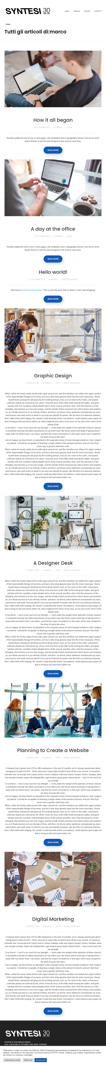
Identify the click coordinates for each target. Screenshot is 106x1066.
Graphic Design (53, 375)
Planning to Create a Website (53, 750)
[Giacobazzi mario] (29, 11)
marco (59, 127)
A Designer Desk (53, 563)
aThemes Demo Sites (32, 290)
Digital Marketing (53, 919)
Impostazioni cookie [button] (12, 1060)
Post (58, 383)
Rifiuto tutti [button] (28, 1060)
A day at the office (53, 228)
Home (8, 24)
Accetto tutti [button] (40, 1060)
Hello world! (53, 272)
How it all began (53, 120)
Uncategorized (69, 279)
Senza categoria (71, 383)
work (69, 127)
